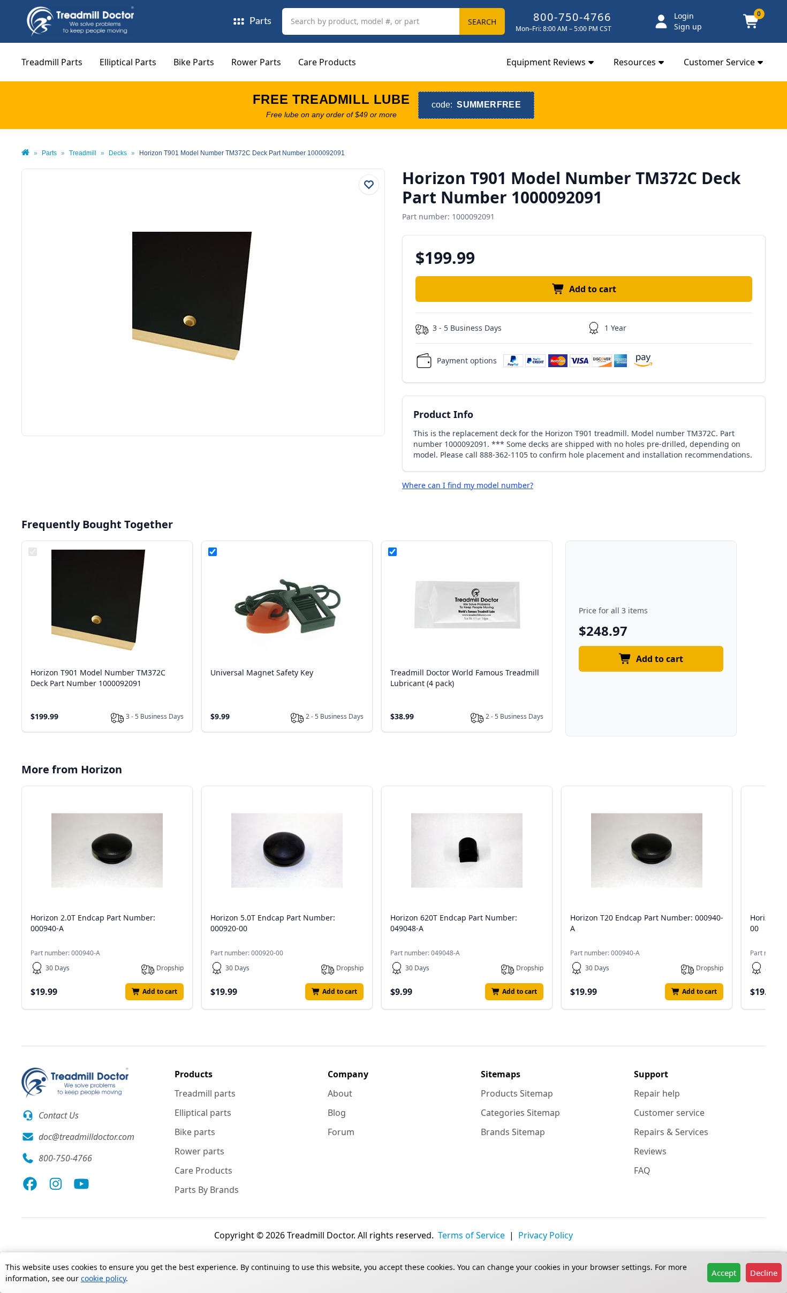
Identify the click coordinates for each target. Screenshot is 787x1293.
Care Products (327, 62)
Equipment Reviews (546, 62)
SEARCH (482, 22)
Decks (118, 153)
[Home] (25, 153)
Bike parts (195, 1132)
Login (684, 16)
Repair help (657, 1093)
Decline (763, 1272)
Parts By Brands (207, 1190)
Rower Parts (256, 62)
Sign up (688, 26)
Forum (341, 1132)
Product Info (443, 414)
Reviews (650, 1151)
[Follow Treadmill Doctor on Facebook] (30, 1183)
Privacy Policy (545, 1235)
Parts (49, 153)
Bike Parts (193, 62)
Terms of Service (471, 1235)
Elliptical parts (203, 1113)
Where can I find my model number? (467, 485)
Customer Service (719, 62)
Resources (635, 62)
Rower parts (199, 1151)
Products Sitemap (517, 1093)
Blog (337, 1113)
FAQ (642, 1170)
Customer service (669, 1113)
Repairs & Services (671, 1132)
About (340, 1093)
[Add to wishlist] (369, 184)
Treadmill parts (205, 1093)
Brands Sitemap (513, 1132)
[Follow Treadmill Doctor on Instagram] (55, 1183)
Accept (724, 1272)
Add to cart (592, 289)
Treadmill (82, 153)
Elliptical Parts (128, 62)
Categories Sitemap (520, 1113)
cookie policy (103, 1278)
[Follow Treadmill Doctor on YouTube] (81, 1183)
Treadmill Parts (51, 62)
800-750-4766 (572, 17)
